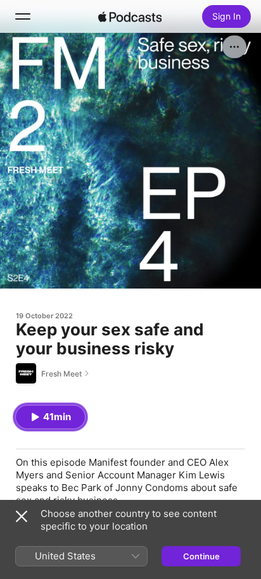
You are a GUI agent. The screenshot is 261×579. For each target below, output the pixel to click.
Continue (201, 556)
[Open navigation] (23, 16)
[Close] (21, 516)
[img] (130, 16)
